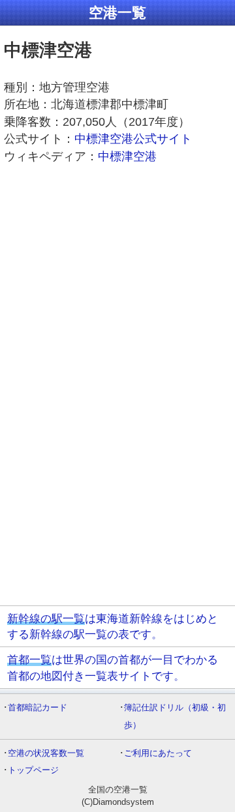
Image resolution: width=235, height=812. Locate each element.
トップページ (33, 770)
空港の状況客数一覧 (46, 753)
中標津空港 (127, 156)
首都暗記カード (37, 707)
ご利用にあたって (158, 753)
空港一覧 (117, 13)
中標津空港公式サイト (133, 138)
